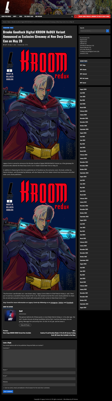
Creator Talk (6, 27)
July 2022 (82, 267)
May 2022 (82, 275)
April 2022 (82, 278)
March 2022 (83, 282)
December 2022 (84, 249)
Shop (14, 16)
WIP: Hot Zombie (84, 78)
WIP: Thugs (82, 65)
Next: (58, 333)
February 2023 (83, 242)
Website (5, 382)
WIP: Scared (83, 83)
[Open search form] (72, 16)
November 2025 (84, 122)
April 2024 (82, 191)
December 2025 (84, 118)
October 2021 (83, 300)
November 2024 (84, 166)
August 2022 (83, 264)
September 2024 (84, 173)
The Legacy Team (28, 16)
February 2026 (83, 111)
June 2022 (82, 271)
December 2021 (84, 293)
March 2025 (83, 151)
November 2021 (84, 297)
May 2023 (82, 231)
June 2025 (82, 140)
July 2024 (82, 180)
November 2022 (84, 253)
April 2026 (82, 104)
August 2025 (83, 133)
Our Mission (38, 16)
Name (5, 370)
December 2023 (84, 206)
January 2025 (83, 158)
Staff (5, 44)
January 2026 (83, 115)
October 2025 (83, 126)
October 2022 (83, 257)
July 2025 (82, 136)
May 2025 (82, 144)
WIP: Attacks (83, 69)
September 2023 (84, 216)
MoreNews (67, 399)
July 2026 (82, 93)
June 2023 (82, 227)
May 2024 (82, 187)
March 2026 (83, 107)
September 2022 (84, 260)
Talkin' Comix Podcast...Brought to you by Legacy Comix (94, 16)
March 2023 (83, 238)
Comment (6, 348)
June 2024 (82, 184)
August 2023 (83, 220)
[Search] (107, 30)
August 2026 (83, 89)
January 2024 (83, 202)
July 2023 (82, 224)
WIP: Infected (83, 74)
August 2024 (83, 176)
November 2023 (84, 209)
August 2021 (83, 307)
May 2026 (82, 100)
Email (5, 376)
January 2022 (83, 289)
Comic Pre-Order (6, 16)
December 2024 (84, 162)
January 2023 (83, 246)
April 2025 (82, 147)
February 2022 (83, 286)
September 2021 (84, 304)
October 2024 (83, 169)
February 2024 (83, 198)
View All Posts (25, 325)
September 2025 (84, 129)
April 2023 (82, 235)
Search (82, 28)
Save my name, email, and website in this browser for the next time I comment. (27, 388)
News (20, 16)
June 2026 (82, 96)
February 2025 (83, 155)
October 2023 (83, 213)
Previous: (17, 332)
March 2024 (83, 195)
